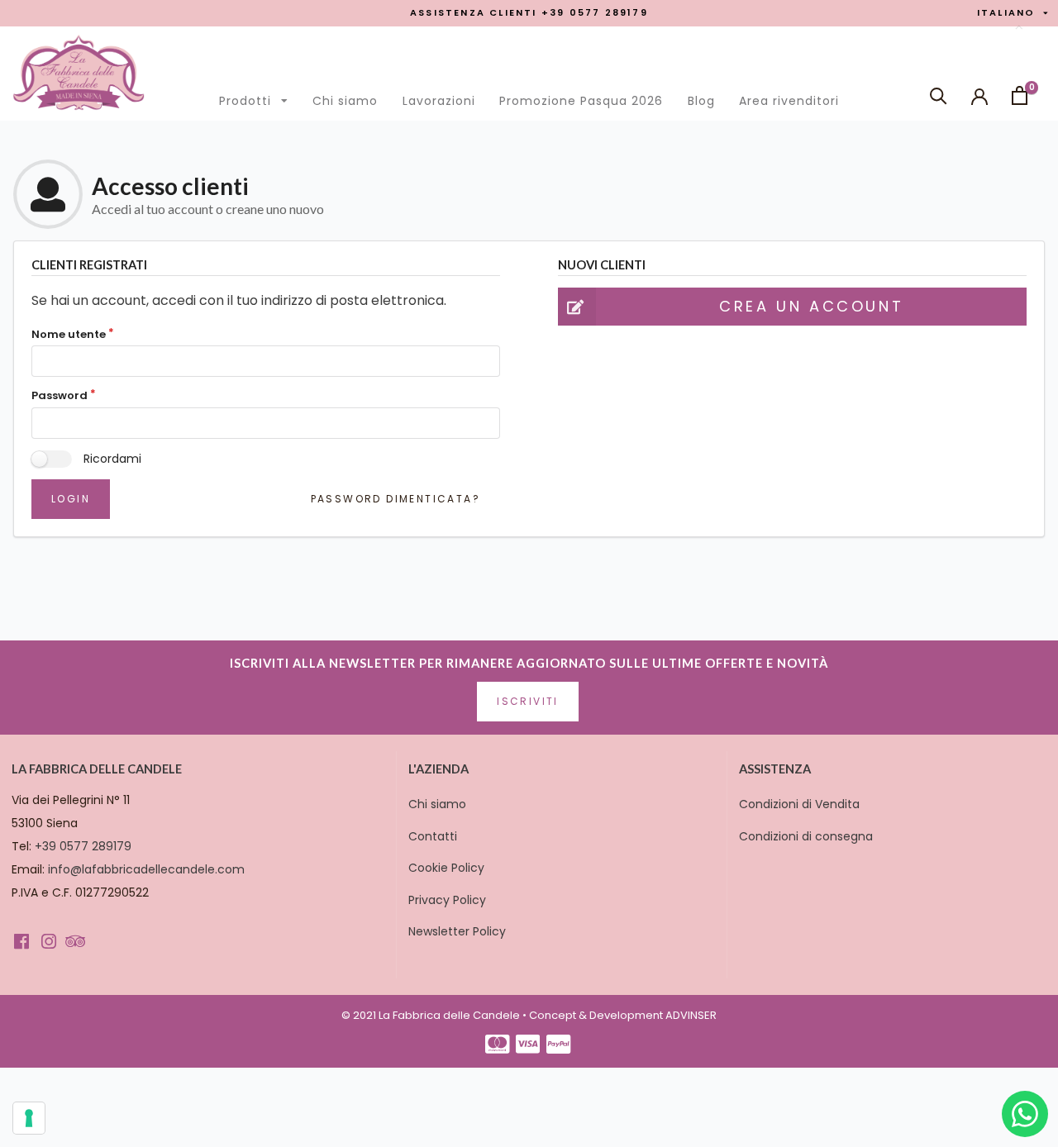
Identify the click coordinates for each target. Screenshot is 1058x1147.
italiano (1012, 13)
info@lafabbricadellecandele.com (146, 869)
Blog (701, 101)
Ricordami (112, 458)
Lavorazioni (439, 101)
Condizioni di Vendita (799, 804)
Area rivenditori (789, 101)
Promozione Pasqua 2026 (581, 101)
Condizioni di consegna (806, 836)
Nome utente (68, 334)
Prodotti (258, 96)
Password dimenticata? (395, 499)
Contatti (432, 836)
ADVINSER (691, 1015)
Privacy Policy (447, 900)
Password (59, 395)
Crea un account (811, 306)
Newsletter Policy (457, 931)
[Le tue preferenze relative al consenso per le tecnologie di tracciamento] (29, 1118)
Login (70, 499)
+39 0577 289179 (83, 846)
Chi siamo (345, 101)
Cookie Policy (446, 867)
